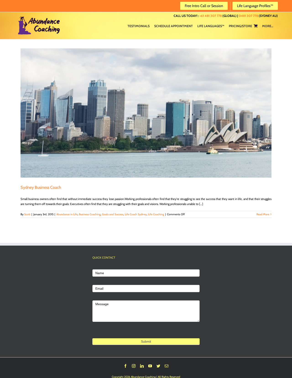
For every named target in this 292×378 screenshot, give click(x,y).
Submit (146, 341)
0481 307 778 (248, 16)
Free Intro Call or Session (204, 6)
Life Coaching (156, 214)
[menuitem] (139, 26)
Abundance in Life (67, 214)
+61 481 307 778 (211, 16)
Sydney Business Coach (41, 187)
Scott (27, 214)
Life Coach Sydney (136, 214)
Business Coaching (90, 214)
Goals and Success (112, 214)
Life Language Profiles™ (255, 6)
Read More (262, 214)
